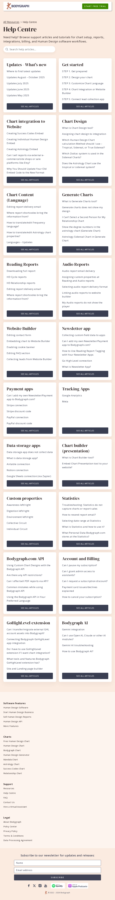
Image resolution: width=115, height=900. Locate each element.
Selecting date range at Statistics (81, 520)
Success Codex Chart (14, 768)
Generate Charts (77, 195)
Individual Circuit (17, 529)
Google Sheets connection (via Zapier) (29, 476)
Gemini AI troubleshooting (78, 645)
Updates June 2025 (18, 89)
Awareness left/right (19, 504)
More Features (11, 726)
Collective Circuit (17, 523)
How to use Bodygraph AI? (77, 651)
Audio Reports (75, 264)
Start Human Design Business (18, 712)
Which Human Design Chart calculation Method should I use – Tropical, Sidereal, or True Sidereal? (83, 143)
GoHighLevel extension (28, 623)
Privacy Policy (10, 831)
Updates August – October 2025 (26, 77)
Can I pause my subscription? (79, 565)
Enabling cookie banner (21, 347)
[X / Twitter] (34, 886)
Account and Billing (81, 559)
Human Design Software (15, 707)
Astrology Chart (11, 764)
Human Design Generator (16, 754)
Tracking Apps (76, 389)
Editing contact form (19, 335)
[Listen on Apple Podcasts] (77, 886)
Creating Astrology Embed (22, 149)
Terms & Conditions (13, 835)
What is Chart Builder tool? (78, 457)
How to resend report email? (79, 514)
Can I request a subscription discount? (85, 581)
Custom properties (24, 498)
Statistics (71, 498)
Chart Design (74, 121)
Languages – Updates (19, 242)
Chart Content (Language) (20, 197)
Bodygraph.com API (25, 559)
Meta (65, 401)
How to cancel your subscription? (82, 597)
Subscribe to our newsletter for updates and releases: (58, 855)
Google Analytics (72, 395)
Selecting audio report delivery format (85, 286)
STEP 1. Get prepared (74, 71)
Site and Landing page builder (25, 668)
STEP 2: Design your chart (77, 77)
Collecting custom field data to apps (83, 335)
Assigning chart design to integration (84, 133)
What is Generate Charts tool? (79, 201)
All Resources (11, 22)
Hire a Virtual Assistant (15, 806)
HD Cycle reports (17, 277)
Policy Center (10, 826)
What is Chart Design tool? (77, 127)
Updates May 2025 (18, 95)
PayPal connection (17, 417)
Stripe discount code (19, 411)
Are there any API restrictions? (24, 575)
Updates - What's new (27, 65)
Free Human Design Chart (16, 741)
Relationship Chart (12, 773)
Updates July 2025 (18, 83)
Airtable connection (18, 464)
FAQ (5, 797)
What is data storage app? (22, 458)
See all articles (30, 106)
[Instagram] (40, 886)
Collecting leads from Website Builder (29, 359)
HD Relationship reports (21, 283)
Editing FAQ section (18, 353)
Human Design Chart (13, 745)
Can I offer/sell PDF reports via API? (27, 581)
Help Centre (9, 793)
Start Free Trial (95, 6)
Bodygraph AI (75, 623)
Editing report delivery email (24, 206)
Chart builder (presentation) (75, 448)
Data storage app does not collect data (30, 452)
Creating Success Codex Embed (25, 133)
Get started (72, 65)
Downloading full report (21, 270)
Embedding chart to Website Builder (28, 341)
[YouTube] (46, 886)
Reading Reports (22, 264)
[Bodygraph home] (18, 6)
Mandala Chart (10, 759)
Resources (8, 788)
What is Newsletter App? (76, 366)
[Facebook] (29, 886)
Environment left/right (20, 517)
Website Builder (21, 328)
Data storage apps (23, 445)
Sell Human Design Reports (17, 716)
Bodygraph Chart (12, 750)
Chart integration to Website (26, 124)
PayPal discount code (19, 423)
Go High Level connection (77, 360)
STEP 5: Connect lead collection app (83, 99)
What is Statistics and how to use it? (83, 526)
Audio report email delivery (78, 270)
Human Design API (12, 721)
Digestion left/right (18, 510)
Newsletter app (76, 328)
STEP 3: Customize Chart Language (82, 83)
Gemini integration (73, 629)
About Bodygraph (12, 821)
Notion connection (17, 470)
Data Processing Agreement (17, 840)
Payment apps (20, 389)
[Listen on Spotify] (58, 886)
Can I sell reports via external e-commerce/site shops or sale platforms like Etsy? (25, 159)
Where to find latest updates (24, 71)
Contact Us (9, 802)
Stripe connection (17, 405)
